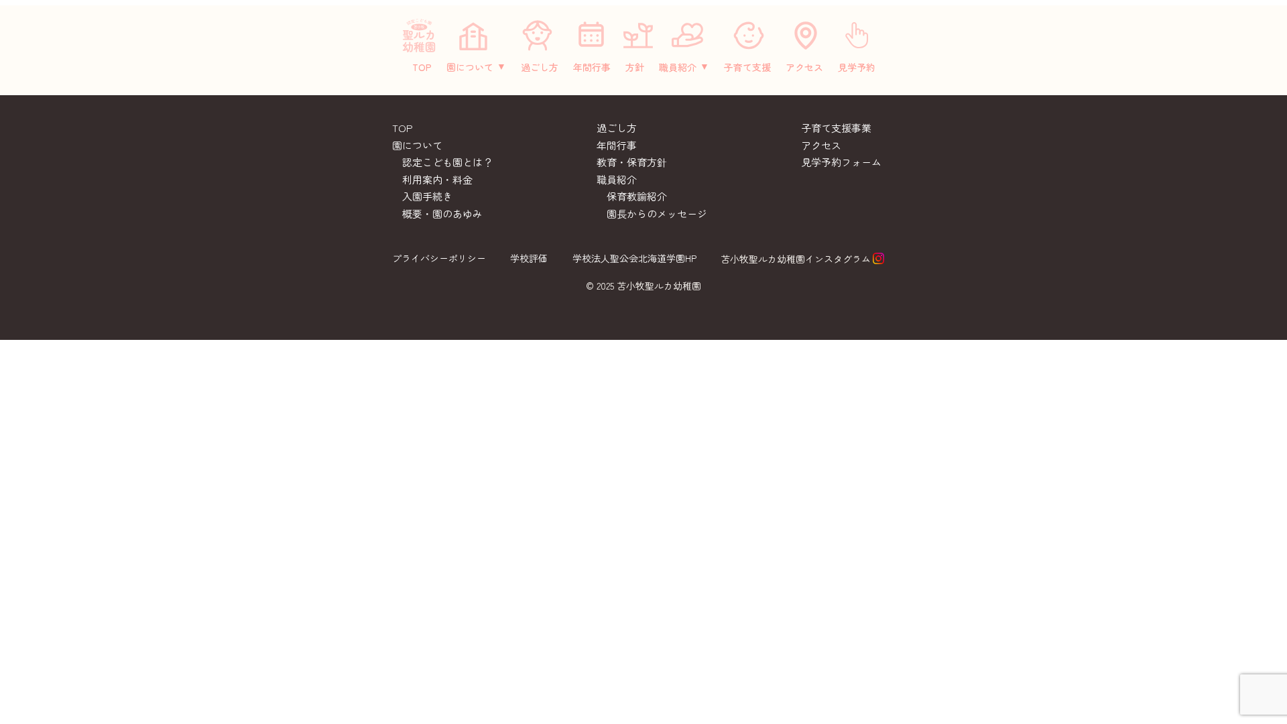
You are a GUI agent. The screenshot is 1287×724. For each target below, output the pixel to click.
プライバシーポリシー (439, 258)
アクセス (804, 67)
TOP (422, 67)
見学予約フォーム (841, 162)
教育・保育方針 (632, 162)
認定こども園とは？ (447, 162)
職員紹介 (677, 67)
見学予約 (856, 67)
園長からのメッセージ (657, 213)
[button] (476, 67)
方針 (634, 67)
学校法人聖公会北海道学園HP (634, 258)
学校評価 (529, 258)
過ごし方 (539, 67)
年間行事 (592, 67)
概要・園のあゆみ (442, 213)
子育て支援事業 (836, 128)
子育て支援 (747, 67)
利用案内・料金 (437, 179)
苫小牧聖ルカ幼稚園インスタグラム (796, 258)
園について (469, 67)
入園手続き (427, 196)
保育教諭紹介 (637, 196)
